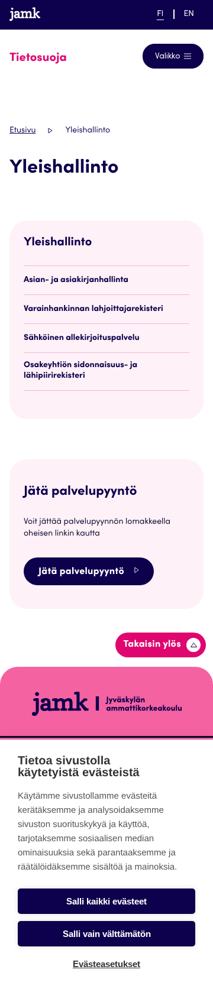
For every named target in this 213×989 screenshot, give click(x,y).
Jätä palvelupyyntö (81, 572)
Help (122, 13)
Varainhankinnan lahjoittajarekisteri (93, 309)
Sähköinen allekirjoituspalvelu (82, 338)
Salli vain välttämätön (107, 934)
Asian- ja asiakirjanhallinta (76, 280)
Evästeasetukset (106, 964)
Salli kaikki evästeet (106, 901)
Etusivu (22, 131)
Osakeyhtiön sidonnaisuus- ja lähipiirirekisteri (80, 370)
